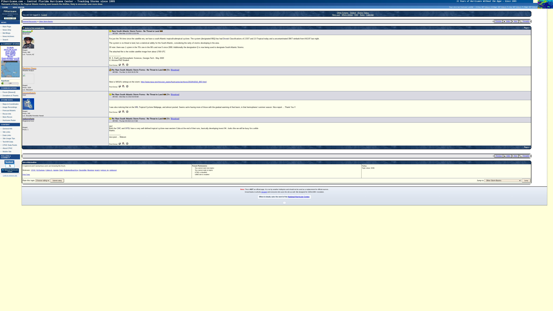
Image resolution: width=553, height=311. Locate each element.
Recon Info (7, 114)
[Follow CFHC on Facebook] (9, 162)
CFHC (33, 170)
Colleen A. (49, 170)
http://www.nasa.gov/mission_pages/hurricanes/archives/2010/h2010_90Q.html (174, 82)
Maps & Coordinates (11, 104)
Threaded (526, 21)
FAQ (356, 15)
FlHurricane (10, 11)
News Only (7, 30)
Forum (5, 92)
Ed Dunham (40, 170)
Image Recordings (10, 107)
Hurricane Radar (9, 120)
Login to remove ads (10, 175)
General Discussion (30, 21)
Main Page (7, 27)
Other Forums (342, 13)
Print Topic (26, 174)
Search (5, 40)
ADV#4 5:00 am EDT (10, 49)
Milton (487, 7)
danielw (55, 170)
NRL (136, 107)
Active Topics (363, 13)
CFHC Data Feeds (10, 145)
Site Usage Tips (9, 138)
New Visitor (18, 7)
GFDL (127, 128)
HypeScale (5, 81)
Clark (61, 170)
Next (516, 21)
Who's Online (347, 15)
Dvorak (226, 39)
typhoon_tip (105, 170)
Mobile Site (7, 151)
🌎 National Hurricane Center (10, 170)
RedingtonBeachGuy (71, 170)
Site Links (6, 132)
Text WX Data (8, 142)
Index (508, 21)
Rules (362, 15)
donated (264, 192)
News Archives (8, 36)
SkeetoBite (83, 170)
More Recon (7, 117)
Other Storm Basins (46, 21)
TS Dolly (10, 48)
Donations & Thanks (10, 95)
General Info (7, 129)
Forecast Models (9, 110)
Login (5, 7)
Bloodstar (175, 70)
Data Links (7, 135)
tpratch (97, 170)
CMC (119, 128)
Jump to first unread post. (34, 28)
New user (336, 15)
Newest (12, 92)
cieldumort (113, 170)
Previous (498, 21)
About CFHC (8, 148)
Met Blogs (6, 33)
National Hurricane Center (298, 197)
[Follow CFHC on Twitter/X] (10, 166)
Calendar (370, 15)
